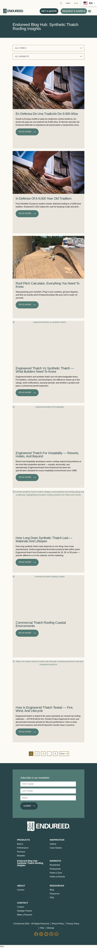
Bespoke (21, 856)
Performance (23, 848)
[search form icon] (60, 3)
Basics (20, 844)
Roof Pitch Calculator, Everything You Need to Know (47, 285)
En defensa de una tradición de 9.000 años (47, 114)
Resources (54, 894)
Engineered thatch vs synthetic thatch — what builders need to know (45, 369)
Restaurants (55, 869)
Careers (20, 890)
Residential (55, 865)
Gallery (53, 844)
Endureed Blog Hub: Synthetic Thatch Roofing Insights (30, 863)
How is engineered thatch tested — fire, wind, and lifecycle (44, 709)
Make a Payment (24, 915)
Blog (76, 3)
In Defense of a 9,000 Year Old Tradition (43, 198)
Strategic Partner (24, 911)
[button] (89, 11)
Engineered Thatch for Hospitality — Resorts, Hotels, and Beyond (47, 454)
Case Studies (56, 848)
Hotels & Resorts (57, 877)
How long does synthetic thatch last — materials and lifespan (44, 539)
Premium (21, 852)
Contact (20, 907)
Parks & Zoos (56, 873)
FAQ (52, 897)
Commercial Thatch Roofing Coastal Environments (41, 624)
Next (62, 754)
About (68, 3)
